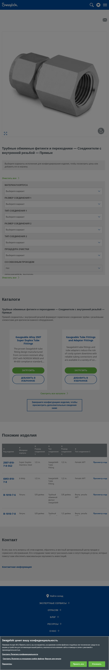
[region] (54, 653)
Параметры (7, 664)
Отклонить (96, 664)
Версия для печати (53, 658)
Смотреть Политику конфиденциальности (20, 654)
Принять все (78, 664)
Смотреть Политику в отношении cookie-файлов (23, 658)
